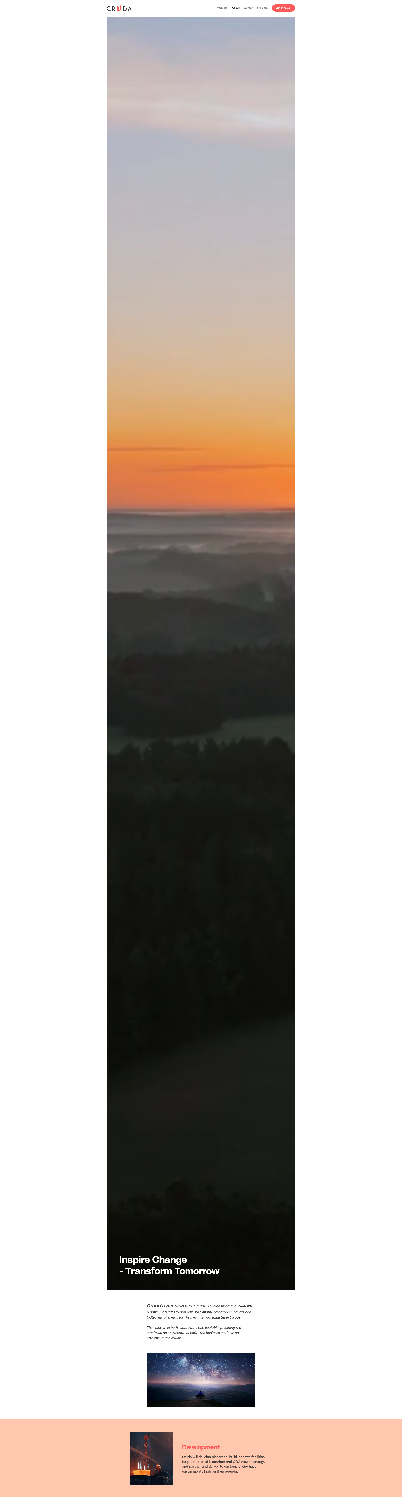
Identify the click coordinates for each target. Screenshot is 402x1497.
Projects (262, 8)
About (236, 8)
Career (248, 8)
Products (221, 8)
